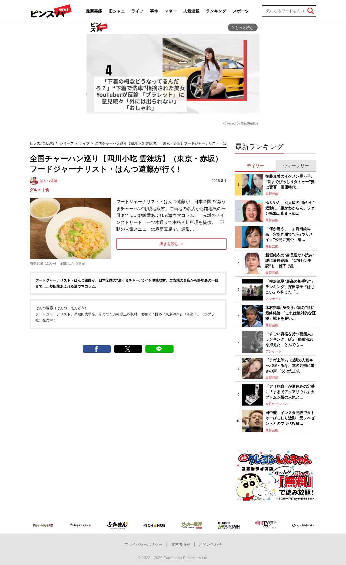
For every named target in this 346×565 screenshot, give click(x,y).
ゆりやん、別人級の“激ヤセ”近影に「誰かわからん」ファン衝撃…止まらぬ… (290, 207)
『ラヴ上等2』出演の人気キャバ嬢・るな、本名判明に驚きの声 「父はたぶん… (290, 365)
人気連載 (191, 11)
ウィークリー (296, 166)
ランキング (216, 11)
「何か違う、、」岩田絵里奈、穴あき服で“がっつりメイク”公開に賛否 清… (289, 234)
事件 (154, 11)
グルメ (35, 190)
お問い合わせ (210, 544)
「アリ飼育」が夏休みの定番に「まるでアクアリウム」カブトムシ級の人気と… (290, 391)
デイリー (255, 166)
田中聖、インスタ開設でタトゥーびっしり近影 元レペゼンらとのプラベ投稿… (290, 417)
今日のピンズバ (276, 404)
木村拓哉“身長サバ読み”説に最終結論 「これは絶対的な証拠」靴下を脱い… (290, 312)
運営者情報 (180, 544)
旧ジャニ (117, 11)
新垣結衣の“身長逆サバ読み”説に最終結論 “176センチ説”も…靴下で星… (290, 260)
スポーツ (241, 11)
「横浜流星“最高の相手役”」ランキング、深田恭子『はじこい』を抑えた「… (290, 286)
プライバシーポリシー (143, 544)
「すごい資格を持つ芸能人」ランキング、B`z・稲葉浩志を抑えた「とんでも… (290, 339)
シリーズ (67, 143)
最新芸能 (94, 11)
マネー (171, 11)
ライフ (137, 11)
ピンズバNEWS (42, 143)
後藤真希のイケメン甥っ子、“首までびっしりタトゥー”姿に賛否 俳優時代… (290, 181)
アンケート (273, 299)
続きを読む (168, 243)
